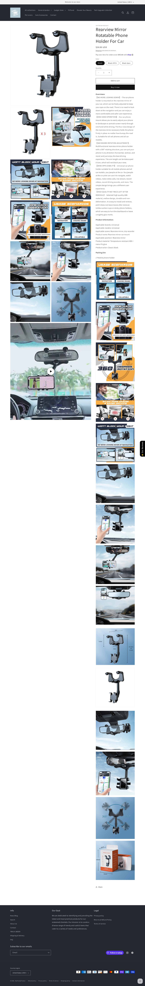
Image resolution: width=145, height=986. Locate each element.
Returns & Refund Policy (103, 920)
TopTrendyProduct (20, 981)
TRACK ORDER (15, 932)
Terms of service (100, 924)
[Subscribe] (48, 952)
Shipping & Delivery (17, 936)
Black (100, 63)
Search (12, 920)
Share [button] (100, 887)
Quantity (98, 68)
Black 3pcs (126, 63)
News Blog (14, 916)
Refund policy (32, 981)
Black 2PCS (112, 63)
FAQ (11, 940)
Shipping (99, 50)
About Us (13, 924)
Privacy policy (99, 916)
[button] (45, 10)
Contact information (78, 981)
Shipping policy (65, 981)
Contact (13, 928)
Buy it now (115, 87)
